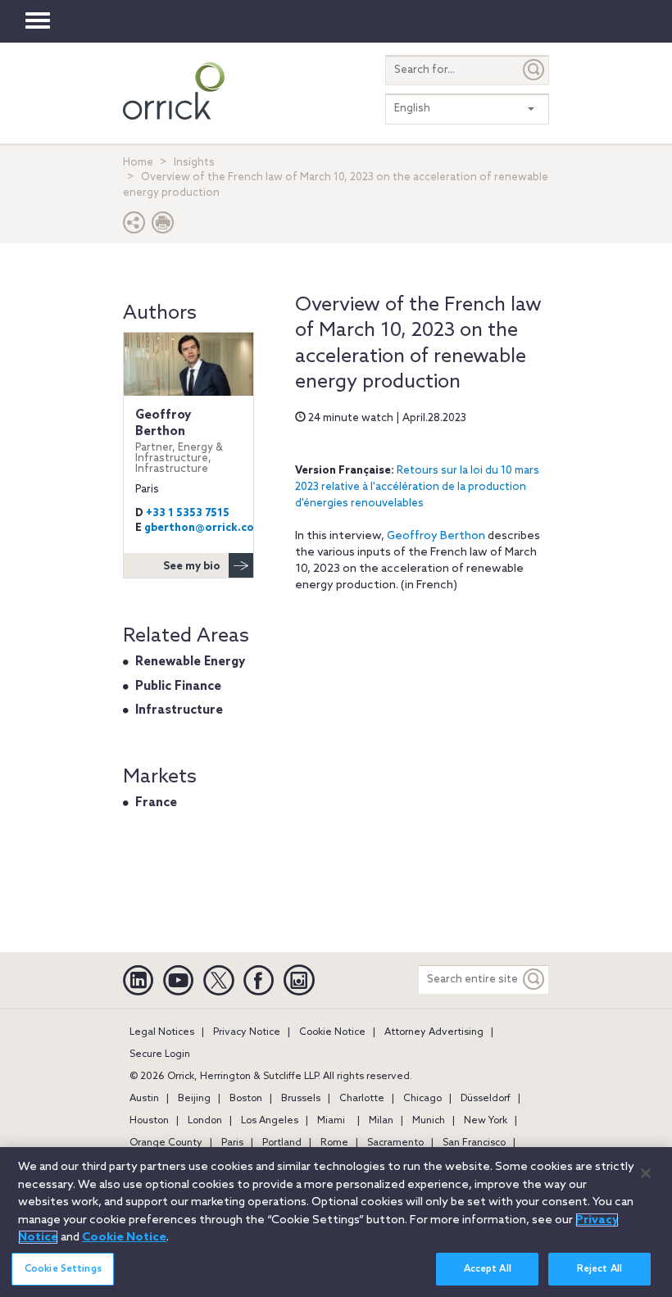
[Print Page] (163, 226)
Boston (245, 1098)
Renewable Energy (190, 662)
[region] (336, 1222)
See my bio (191, 566)
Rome (334, 1143)
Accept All (487, 1269)
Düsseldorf (486, 1098)
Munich (428, 1121)
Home (138, 162)
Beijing (194, 1098)
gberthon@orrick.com (204, 528)
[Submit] (534, 70)
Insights (194, 162)
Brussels (300, 1098)
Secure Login (159, 1054)
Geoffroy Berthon (436, 536)
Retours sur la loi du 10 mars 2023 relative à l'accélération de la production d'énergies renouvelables (417, 487)
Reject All (599, 1269)
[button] (134, 226)
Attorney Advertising (434, 1032)
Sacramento (395, 1143)
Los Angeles (269, 1121)
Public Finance (178, 686)
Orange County (165, 1143)
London (205, 1121)
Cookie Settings (63, 1269)
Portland (282, 1143)
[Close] (646, 1173)
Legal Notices (161, 1032)
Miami (331, 1121)
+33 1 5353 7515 (187, 513)
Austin (144, 1098)
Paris (232, 1143)
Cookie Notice (332, 1032)
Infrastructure (179, 710)
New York (485, 1121)
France (156, 803)
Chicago (422, 1098)
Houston (149, 1121)
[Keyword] (534, 979)
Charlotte (361, 1098)
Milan (381, 1121)
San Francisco (474, 1143)
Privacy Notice (246, 1032)
